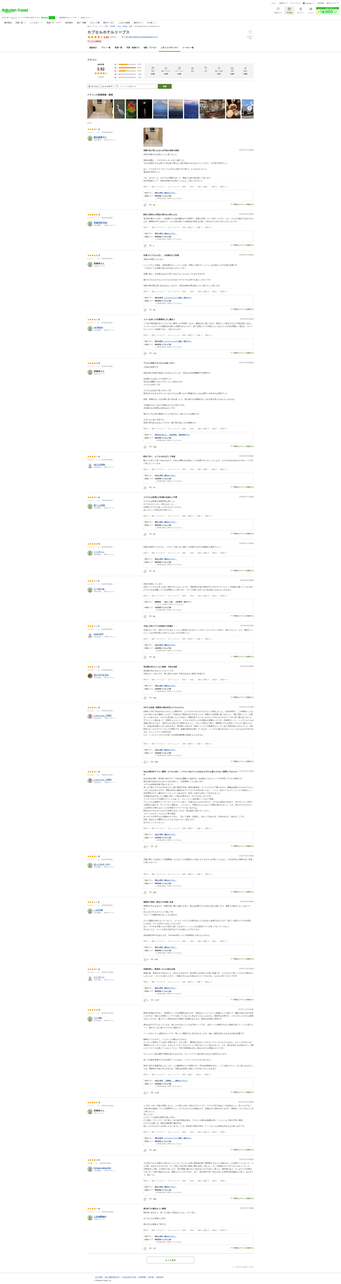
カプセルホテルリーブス (108, 31)
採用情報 (142, 1277)
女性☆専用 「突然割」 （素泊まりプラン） (171, 1081)
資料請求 (160, 1277)
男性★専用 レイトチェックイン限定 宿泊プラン (173, 298)
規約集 (151, 1277)
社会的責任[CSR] (129, 1277)
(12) (133, 47)
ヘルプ (273, 3)
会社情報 (99, 1277)
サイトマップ (295, 3)
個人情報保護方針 (112, 1277)
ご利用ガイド (283, 3)
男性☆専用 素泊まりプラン (166, 193)
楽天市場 (321, 3)
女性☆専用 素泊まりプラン (165, 475)
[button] (100, 109)
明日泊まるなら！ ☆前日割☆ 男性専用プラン (172, 435)
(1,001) (169, 47)
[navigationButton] (249, 108)
